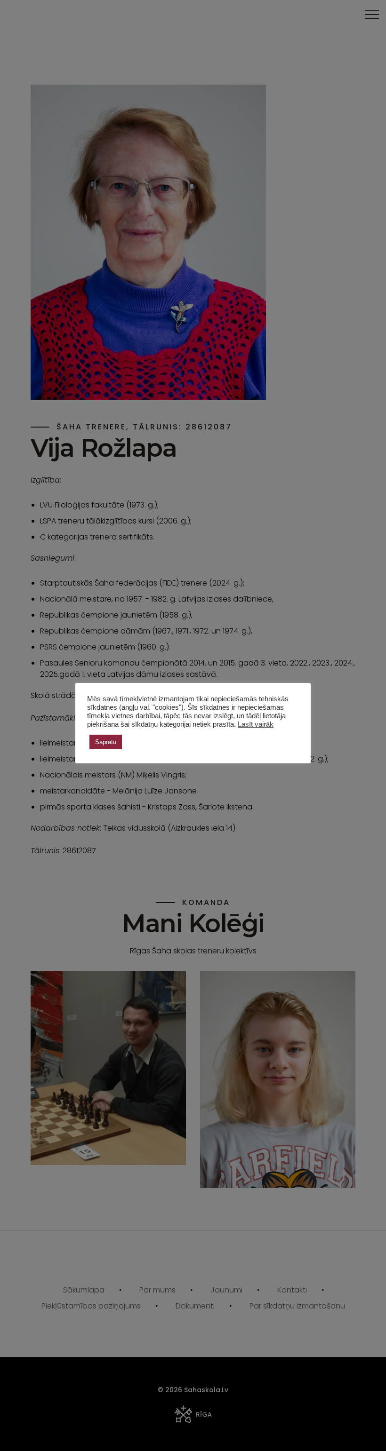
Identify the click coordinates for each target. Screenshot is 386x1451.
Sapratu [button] (105, 741)
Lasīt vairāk (255, 724)
